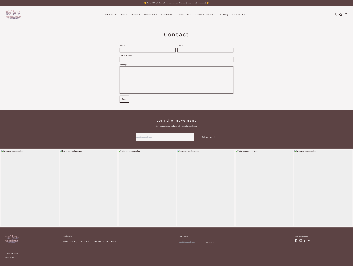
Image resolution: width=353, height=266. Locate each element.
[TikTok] (305, 240)
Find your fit (99, 241)
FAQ (107, 241)
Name (122, 46)
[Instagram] (300, 240)
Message (123, 65)
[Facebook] (296, 240)
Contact (114, 241)
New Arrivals (185, 14)
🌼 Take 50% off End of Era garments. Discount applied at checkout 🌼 (176, 3)
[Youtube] (309, 240)
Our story (73, 241)
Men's (124, 14)
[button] (341, 14)
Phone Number (126, 55)
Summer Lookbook (205, 14)
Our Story (223, 14)
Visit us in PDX (240, 14)
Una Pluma (14, 253)
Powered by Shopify (10, 257)
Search (65, 241)
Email (180, 46)
